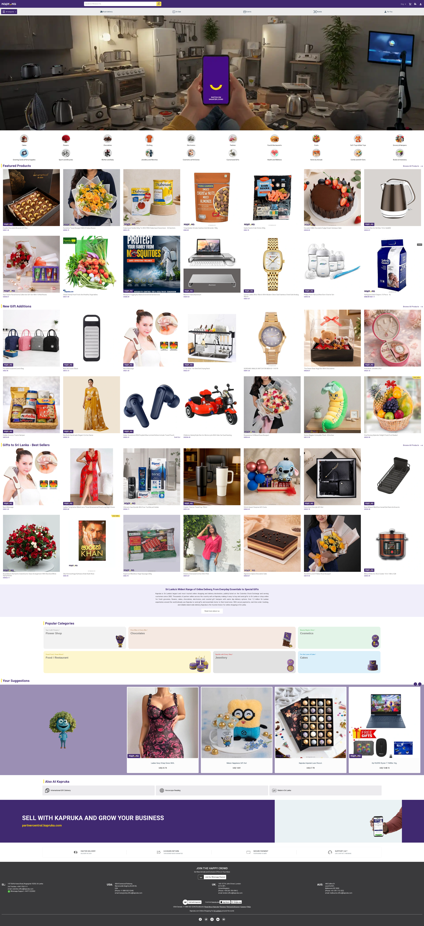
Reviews (223, 907)
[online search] (158, 4)
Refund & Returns (233, 907)
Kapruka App (215, 902)
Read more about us (212, 611)
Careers (243, 907)
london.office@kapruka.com (232, 893)
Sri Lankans (218, 911)
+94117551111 (22, 886)
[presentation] (415, 684)
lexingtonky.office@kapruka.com (130, 893)
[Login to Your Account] (420, 4)
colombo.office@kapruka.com (22, 889)
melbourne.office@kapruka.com (341, 893)
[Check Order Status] (415, 4)
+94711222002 (30, 891)
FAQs (249, 907)
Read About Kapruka (212, 907)
